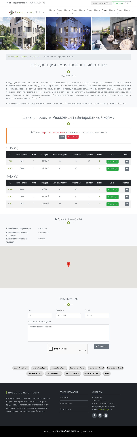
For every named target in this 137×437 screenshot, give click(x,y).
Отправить (102, 346)
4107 (10, 196)
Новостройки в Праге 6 (115, 368)
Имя (29, 310)
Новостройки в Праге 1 (21, 368)
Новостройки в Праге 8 (54, 373)
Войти (127, 3)
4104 (10, 189)
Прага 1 (52, 12)
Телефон (60, 310)
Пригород (128, 10)
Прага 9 (112, 12)
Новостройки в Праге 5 (96, 368)
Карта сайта (65, 409)
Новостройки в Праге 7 (35, 373)
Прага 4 (74, 12)
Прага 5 (82, 12)
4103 (10, 161)
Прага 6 (89, 12)
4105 (10, 168)
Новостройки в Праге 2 (39, 368)
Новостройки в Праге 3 (58, 368)
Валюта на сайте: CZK (101, 3)
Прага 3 (67, 12)
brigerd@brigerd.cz (17, 3)
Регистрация (118, 3)
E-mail (87, 310)
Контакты (64, 397)
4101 (10, 204)
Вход (62, 137)
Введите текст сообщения (39, 322)
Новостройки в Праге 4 (77, 368)
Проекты (25, 57)
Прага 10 (119, 12)
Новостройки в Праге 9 (72, 373)
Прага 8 (104, 12)
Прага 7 (97, 12)
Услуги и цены (66, 403)
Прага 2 (59, 12)
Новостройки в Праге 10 (92, 373)
